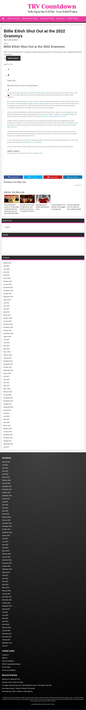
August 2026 (7, 263)
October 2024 (7, 330)
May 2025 (6, 309)
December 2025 (8, 287)
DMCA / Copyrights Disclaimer (11, 664)
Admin (16, 40)
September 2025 (8, 296)
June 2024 (6, 342)
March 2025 (7, 315)
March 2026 (7, 278)
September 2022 (8, 407)
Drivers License (43, 114)
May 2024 (6, 345)
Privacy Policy (6, 667)
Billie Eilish (24, 93)
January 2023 (7, 395)
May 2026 (6, 272)
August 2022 (7, 410)
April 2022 (6, 422)
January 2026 (7, 284)
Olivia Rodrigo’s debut (44, 103)
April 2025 (6, 312)
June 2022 (6, 416)
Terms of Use (44, 701)
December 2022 (8, 398)
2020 (75, 93)
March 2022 (7, 425)
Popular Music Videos (30, 18)
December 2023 (8, 361)
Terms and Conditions (9, 670)
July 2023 (6, 376)
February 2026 (7, 281)
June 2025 (6, 306)
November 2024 (8, 327)
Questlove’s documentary (54, 116)
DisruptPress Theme (50, 704)
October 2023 (7, 367)
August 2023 (7, 373)
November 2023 (8, 364)
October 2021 (7, 441)
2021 (11, 95)
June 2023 (6, 379)
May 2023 (6, 382)
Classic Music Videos (47, 18)
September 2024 (8, 333)
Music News (61, 18)
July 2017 (6, 447)
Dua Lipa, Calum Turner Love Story (12, 682)
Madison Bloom (13, 58)
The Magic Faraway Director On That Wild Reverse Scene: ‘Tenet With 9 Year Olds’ (27, 685)
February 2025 (7, 318)
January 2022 (7, 431)
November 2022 (8, 401)
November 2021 (8, 437)
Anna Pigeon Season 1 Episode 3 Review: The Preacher (18, 688)
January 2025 (7, 321)
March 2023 (7, 388)
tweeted (33, 131)
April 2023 (6, 385)
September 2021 (8, 444)
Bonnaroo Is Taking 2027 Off (11, 679)
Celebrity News (72, 18)
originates (36, 153)
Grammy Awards (40, 93)
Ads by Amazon (78, 185)
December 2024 (8, 324)
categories (70, 112)
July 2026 (6, 266)
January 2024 (7, 358)
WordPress (39, 704)
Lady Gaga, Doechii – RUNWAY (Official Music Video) (42, 207)
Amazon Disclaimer (8, 661)
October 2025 (7, 293)
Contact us (5, 655)
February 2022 (7, 428)
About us (5, 658)
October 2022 (7, 404)
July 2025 (6, 303)
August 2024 (7, 336)
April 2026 (6, 275)
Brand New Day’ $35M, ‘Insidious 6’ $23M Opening (17, 691)
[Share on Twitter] (44, 75)
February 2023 (7, 391)
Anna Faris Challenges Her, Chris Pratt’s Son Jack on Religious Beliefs (74, 207)
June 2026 (6, 269)
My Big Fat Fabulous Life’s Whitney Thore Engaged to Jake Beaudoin (58, 207)
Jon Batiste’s (14, 103)
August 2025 (7, 300)
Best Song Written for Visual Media (31, 142)
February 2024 (7, 355)
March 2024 (7, 352)
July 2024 (6, 339)
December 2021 (8, 434)
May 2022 (6, 419)
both (65, 112)
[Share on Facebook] (44, 69)
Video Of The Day (13, 18)
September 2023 (8, 370)
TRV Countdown (52, 6)
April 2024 (6, 349)
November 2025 (8, 290)
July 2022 (6, 413)
